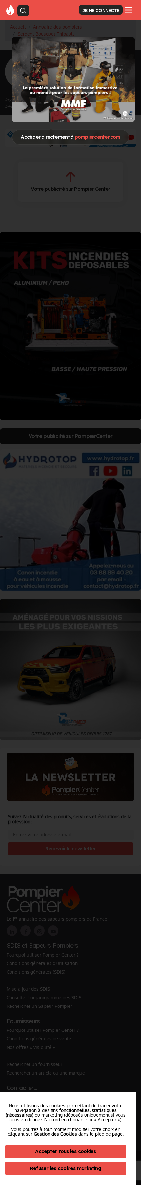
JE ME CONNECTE (100, 10)
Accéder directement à (70, 137)
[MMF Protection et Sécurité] (73, 79)
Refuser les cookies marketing (65, 1168)
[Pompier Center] (10, 9)
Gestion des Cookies (55, 1134)
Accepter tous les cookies (65, 1151)
